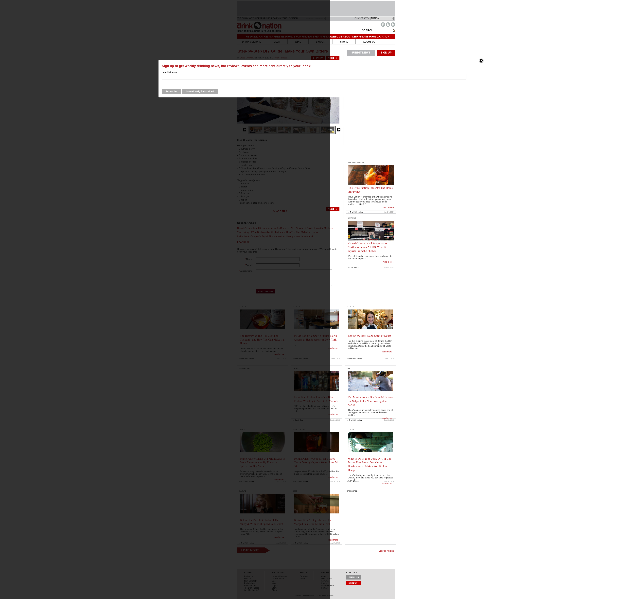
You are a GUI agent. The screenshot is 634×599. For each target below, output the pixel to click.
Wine (349, 368)
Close (481, 60)
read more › (388, 207)
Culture (352, 218)
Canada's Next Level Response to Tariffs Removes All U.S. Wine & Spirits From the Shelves (367, 247)
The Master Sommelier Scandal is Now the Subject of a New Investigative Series (370, 401)
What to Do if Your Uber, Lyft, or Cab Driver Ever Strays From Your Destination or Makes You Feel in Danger (369, 464)
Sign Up (353, 583)
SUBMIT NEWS (360, 52)
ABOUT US (369, 41)
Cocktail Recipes (356, 162)
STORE (344, 41)
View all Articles (386, 551)
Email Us (354, 577)
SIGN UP (386, 52)
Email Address (169, 72)
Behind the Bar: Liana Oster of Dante (369, 336)
